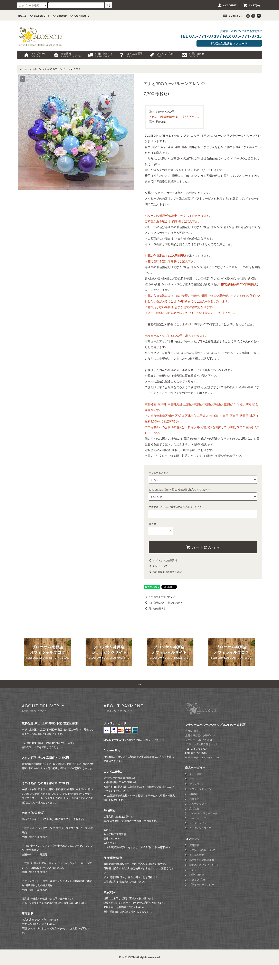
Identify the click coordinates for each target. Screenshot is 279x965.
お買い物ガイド (104, 54)
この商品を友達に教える (161, 596)
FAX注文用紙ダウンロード (229, 43)
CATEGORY (41, 16)
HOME (22, 16)
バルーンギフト (197, 803)
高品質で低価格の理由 (201, 859)
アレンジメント (197, 784)
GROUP (62, 16)
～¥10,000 (74, 69)
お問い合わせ (196, 54)
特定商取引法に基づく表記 (167, 571)
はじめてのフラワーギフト (204, 864)
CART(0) (254, 5)
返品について (160, 566)
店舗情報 (71, 54)
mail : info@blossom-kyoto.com (202, 757)
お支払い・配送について (202, 850)
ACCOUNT (229, 5)
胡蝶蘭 (193, 793)
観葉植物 (194, 798)
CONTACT (235, 16)
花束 (191, 779)
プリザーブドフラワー (201, 788)
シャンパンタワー (199, 818)
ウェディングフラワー (201, 828)
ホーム (23, 69)
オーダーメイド (197, 823)
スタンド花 (195, 774)
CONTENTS (81, 16)
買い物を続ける (157, 608)
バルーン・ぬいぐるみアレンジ (48, 69)
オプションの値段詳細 (165, 560)
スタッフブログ (166, 54)
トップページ (39, 54)
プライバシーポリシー (201, 884)
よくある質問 (135, 54)
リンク (193, 869)
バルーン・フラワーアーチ (203, 813)
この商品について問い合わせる (165, 602)
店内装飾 (194, 808)
